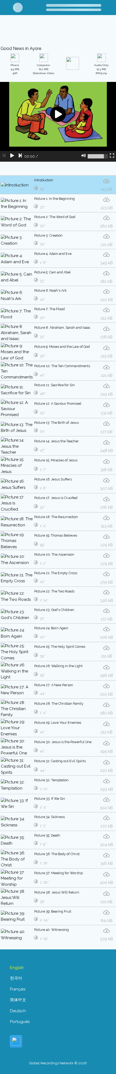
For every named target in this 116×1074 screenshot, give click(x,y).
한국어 (16, 978)
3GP (15, 69)
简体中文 (18, 999)
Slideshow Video (43, 69)
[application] (58, 122)
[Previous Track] (4, 156)
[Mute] (84, 156)
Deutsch (18, 1010)
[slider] (98, 156)
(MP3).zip (101, 69)
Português (20, 1021)
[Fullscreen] (112, 156)
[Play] (12, 156)
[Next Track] (20, 156)
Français (17, 989)
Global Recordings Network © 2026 (58, 1063)
